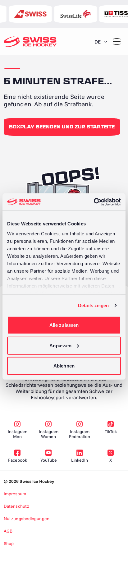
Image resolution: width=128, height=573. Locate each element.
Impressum (15, 494)
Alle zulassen (64, 325)
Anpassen (60, 345)
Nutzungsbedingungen (26, 518)
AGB (8, 531)
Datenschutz (16, 506)
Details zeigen (93, 305)
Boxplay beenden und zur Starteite (62, 126)
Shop (9, 543)
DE (97, 42)
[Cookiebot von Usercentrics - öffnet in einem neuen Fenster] (93, 202)
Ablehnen (64, 365)
